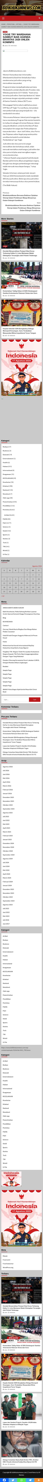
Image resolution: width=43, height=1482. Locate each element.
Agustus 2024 (8, 859)
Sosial (5, 531)
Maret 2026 (7, 786)
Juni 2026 (6, 774)
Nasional (6, 490)
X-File (5, 554)
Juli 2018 (6, 920)
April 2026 (6, 782)
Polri (4, 523)
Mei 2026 (6, 778)
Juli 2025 (6, 816)
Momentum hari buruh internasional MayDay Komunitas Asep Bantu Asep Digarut (18, 647)
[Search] (39, 18)
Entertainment (8, 458)
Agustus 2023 (8, 905)
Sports (5, 535)
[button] (3, 18)
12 (10, 583)
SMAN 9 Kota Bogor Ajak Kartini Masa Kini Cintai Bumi (20, 691)
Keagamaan (7, 474)
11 (4, 583)
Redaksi (5, 666)
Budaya (5, 447)
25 (4, 591)
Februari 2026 (8, 790)
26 (10, 591)
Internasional (7, 470)
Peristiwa (6, 510)
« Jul (2, 596)
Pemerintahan (8, 502)
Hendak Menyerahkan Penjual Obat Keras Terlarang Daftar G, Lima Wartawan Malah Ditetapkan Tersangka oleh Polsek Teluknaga (20, 253)
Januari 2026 (7, 793)
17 (39, 583)
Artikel (5, 31)
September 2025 (8, 809)
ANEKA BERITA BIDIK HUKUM (13, 608)
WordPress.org (8, 1267)
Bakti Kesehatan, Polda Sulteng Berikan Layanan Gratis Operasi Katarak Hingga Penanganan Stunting (21, 613)
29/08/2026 (12, 258)
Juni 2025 (6, 820)
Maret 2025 (7, 832)
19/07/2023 (13, 45)
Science (5, 527)
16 (33, 583)
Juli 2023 (6, 908)
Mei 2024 (6, 870)
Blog (4, 618)
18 (4, 587)
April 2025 (6, 828)
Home (5, 642)
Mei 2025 (6, 824)
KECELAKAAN (8, 478)
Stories (5, 539)
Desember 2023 (8, 889)
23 (33, 587)
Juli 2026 (6, 770)
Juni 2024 (6, 866)
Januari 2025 (7, 839)
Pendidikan (7, 506)
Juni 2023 (6, 912)
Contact (6, 625)
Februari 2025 (8, 836)
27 (16, 591)
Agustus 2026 (8, 767)
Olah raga (6, 498)
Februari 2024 (8, 882)
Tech (4, 542)
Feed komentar (8, 1264)
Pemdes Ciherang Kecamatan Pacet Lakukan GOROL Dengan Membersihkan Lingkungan (21, 661)
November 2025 (8, 801)
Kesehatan (6, 482)
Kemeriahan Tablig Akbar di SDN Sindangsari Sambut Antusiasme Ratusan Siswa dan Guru (21, 732)
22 (27, 587)
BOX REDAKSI (7, 621)
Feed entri (6, 1260)
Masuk (5, 1256)
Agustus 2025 (8, 813)
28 (21, 591)
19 (10, 587)
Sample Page (7, 670)
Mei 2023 (6, 916)
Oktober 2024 (8, 851)
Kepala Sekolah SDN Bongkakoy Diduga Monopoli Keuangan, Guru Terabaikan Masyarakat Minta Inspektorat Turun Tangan (19, 331)
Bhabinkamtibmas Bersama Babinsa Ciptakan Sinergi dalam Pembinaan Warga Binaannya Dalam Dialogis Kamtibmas (20, 196)
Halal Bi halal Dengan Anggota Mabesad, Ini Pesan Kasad (20, 637)
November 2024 (8, 847)
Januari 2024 (7, 885)
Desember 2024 (8, 843)
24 (39, 587)
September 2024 (8, 855)
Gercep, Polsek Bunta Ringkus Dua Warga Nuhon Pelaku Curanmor (20, 630)
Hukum (5, 466)
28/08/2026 (12, 1426)
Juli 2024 (6, 862)
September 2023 (8, 901)
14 (21, 583)
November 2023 (8, 893)
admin (6, 45)
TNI (4, 546)
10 (39, 579)
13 (16, 583)
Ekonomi (6, 455)
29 (27, 591)
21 (21, 587)
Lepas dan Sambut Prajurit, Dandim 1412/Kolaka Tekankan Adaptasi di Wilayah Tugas (19, 747)
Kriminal (5, 486)
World (5, 550)
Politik (5, 519)
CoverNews (32, 1472)
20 (16, 587)
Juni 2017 (6, 924)
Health (5, 462)
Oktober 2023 (8, 897)
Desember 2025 (8, 797)
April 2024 (6, 874)
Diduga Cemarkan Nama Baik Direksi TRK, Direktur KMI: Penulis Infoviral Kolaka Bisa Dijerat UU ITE (20, 753)
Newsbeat (6, 494)
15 (27, 583)
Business (6, 451)
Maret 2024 (7, 878)
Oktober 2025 (8, 805)
